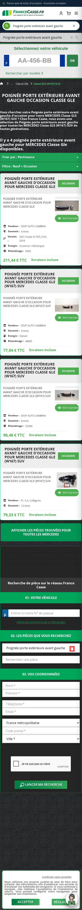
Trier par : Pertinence (41, 157)
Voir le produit (70, 218)
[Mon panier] (68, 13)
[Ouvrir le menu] (76, 13)
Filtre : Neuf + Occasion (41, 166)
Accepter (25, 902)
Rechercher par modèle (23, 73)
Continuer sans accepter (57, 877)
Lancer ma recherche (43, 784)
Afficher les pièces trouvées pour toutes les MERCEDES (41, 532)
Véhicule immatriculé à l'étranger (41, 622)
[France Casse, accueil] (23, 13)
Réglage (61, 902)
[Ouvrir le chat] (71, 901)
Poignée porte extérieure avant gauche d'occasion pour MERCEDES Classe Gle (30, 183)
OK (72, 60)
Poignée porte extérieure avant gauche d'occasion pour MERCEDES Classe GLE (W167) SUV (30, 280)
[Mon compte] (61, 13)
